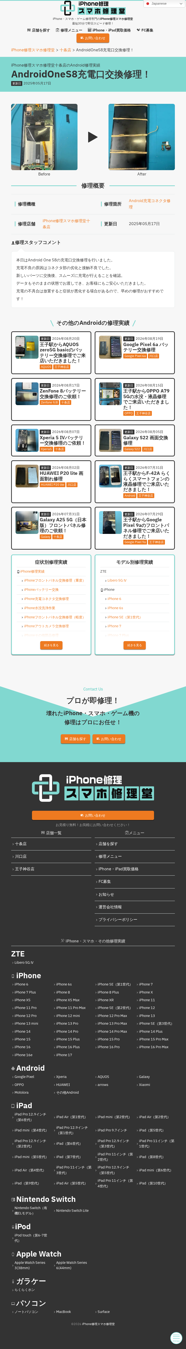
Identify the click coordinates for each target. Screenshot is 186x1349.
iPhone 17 (64, 1055)
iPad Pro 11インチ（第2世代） (115, 1157)
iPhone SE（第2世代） (115, 1007)
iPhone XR (106, 1000)
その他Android (67, 1092)
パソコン (31, 1303)
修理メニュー (110, 856)
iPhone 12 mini (68, 1015)
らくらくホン (25, 1289)
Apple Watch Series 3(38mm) (30, 1265)
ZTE (18, 954)
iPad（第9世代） (28, 1183)
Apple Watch (39, 1254)
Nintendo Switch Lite (72, 1210)
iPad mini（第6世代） (156, 1170)
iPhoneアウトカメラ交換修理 (46, 626)
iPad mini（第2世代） (115, 1117)
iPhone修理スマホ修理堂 (98, 1324)
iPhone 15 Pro (109, 1039)
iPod (23, 1226)
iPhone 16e (23, 1055)
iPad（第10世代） (153, 1183)
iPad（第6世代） (69, 1143)
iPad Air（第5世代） (72, 1183)
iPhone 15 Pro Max (153, 1039)
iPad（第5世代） (152, 1130)
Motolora (22, 1092)
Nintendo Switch (46, 1199)
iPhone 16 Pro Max (153, 1047)
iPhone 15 (23, 1039)
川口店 (21, 856)
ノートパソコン (26, 1311)
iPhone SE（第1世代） (125, 617)
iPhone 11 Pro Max (70, 1007)
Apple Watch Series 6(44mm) (71, 1265)
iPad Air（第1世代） (72, 1117)
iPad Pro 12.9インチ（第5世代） (113, 1170)
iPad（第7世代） (69, 1157)
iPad (24, 1105)
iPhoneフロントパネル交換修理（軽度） (55, 617)
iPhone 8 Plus (108, 992)
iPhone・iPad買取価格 (119, 869)
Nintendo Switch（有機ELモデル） (31, 1210)
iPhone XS (23, 1000)
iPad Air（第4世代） (30, 1170)
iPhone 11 (147, 1000)
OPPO (19, 1084)
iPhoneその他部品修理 (41, 636)
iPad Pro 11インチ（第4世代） (115, 1183)
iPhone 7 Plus (118, 636)
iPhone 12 (147, 1007)
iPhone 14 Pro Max (112, 1031)
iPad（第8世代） (152, 1157)
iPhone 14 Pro (67, 1031)
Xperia (61, 1076)
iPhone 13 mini (26, 1023)
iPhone (28, 975)
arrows (103, 1084)
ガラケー (31, 1281)
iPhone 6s (115, 608)
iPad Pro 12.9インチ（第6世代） (30, 1117)
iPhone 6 (114, 599)
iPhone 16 (23, 1047)
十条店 (21, 844)
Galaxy (144, 1076)
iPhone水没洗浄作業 (39, 608)
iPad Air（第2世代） (154, 1117)
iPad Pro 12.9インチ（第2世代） (30, 1143)
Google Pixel (24, 1076)
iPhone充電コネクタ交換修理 (46, 599)
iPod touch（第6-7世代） (31, 1238)
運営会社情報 (110, 907)
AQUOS (103, 1076)
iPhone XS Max (67, 1000)
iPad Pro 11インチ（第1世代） (156, 1143)
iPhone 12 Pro (26, 1015)
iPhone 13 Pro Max (112, 1023)
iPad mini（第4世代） (32, 1130)
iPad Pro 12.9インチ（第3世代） (113, 1143)
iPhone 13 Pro (67, 1023)
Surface (104, 1311)
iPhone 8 (63, 992)
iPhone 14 (23, 1031)
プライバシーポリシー (118, 919)
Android (30, 1068)
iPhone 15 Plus (68, 1039)
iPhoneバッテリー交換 (41, 590)
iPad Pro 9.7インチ (112, 1130)
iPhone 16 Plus (68, 1047)
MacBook (63, 1311)
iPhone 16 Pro (109, 1047)
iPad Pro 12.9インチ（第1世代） (72, 1130)
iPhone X (146, 992)
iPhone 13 (147, 1015)
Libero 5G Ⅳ (117, 581)
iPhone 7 (114, 626)
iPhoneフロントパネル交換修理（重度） (55, 581)
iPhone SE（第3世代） (156, 1023)
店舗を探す (108, 844)
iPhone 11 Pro (26, 1007)
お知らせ (106, 894)
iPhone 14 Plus (151, 1031)
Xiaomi (144, 1084)
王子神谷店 (24, 869)
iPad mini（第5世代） (32, 1157)
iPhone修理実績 (32, 572)
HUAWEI (63, 1084)
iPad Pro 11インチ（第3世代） (74, 1170)
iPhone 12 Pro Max (112, 1015)
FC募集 (105, 881)
